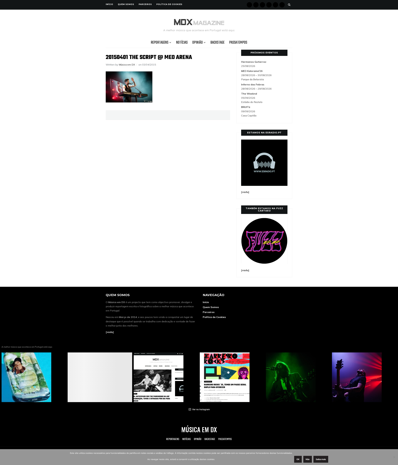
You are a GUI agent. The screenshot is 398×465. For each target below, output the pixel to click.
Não (308, 459)
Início (109, 4)
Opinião (197, 42)
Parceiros (145, 4)
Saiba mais (321, 459)
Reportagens (159, 42)
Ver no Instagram (201, 409)
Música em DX (127, 64)
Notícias (182, 42)
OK (297, 459)
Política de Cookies (169, 4)
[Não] (394, 457)
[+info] (110, 332)
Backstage (217, 42)
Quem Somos (126, 4)
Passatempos (238, 42)
